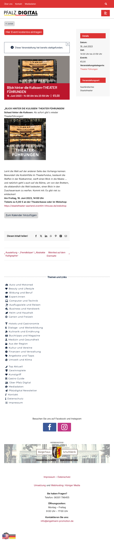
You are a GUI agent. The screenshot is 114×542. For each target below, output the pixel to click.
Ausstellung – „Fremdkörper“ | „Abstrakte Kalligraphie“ (25, 254)
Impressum (49, 477)
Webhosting (57, 485)
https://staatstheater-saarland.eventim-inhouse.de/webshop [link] (35, 205)
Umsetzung (40, 485)
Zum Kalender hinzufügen (21, 215)
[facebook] (49, 427)
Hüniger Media (72, 485)
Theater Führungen (89, 69)
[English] (5, 536)
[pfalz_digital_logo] (21, 11)
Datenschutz (64, 477)
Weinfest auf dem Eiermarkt (56, 254)
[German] (12, 536)
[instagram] (64, 427)
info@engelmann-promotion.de (57, 521)
